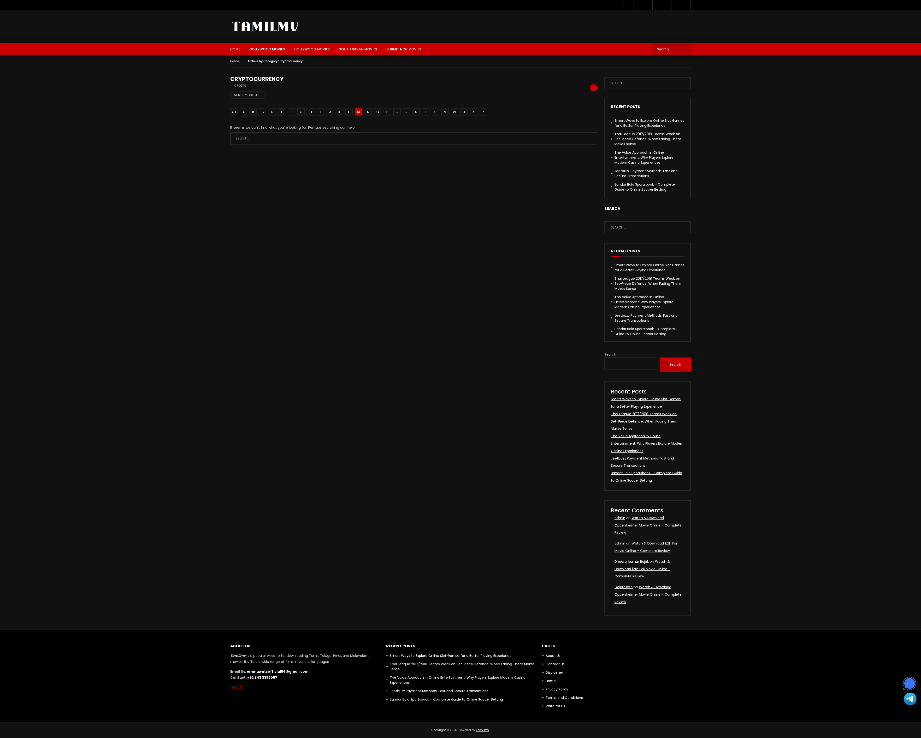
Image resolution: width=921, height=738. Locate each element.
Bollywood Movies (267, 49)
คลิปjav (237, 687)
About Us (553, 655)
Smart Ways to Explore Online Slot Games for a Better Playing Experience (649, 123)
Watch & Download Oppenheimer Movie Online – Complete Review (648, 525)
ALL (233, 111)
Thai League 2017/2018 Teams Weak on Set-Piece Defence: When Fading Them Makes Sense (647, 139)
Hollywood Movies (312, 49)
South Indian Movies (358, 49)
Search (610, 354)
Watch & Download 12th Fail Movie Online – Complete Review (642, 569)
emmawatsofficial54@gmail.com (277, 671)
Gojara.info (623, 587)
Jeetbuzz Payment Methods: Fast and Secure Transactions (646, 173)
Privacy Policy (557, 689)
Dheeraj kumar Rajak (631, 561)
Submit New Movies (404, 49)
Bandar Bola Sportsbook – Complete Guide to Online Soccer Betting (644, 187)
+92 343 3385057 (262, 677)
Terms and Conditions (564, 697)
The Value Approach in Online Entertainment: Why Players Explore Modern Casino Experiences (643, 157)
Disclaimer (554, 672)
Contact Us (555, 664)
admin (619, 517)
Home (235, 49)
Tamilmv (482, 730)
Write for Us (555, 706)
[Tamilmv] (265, 26)
